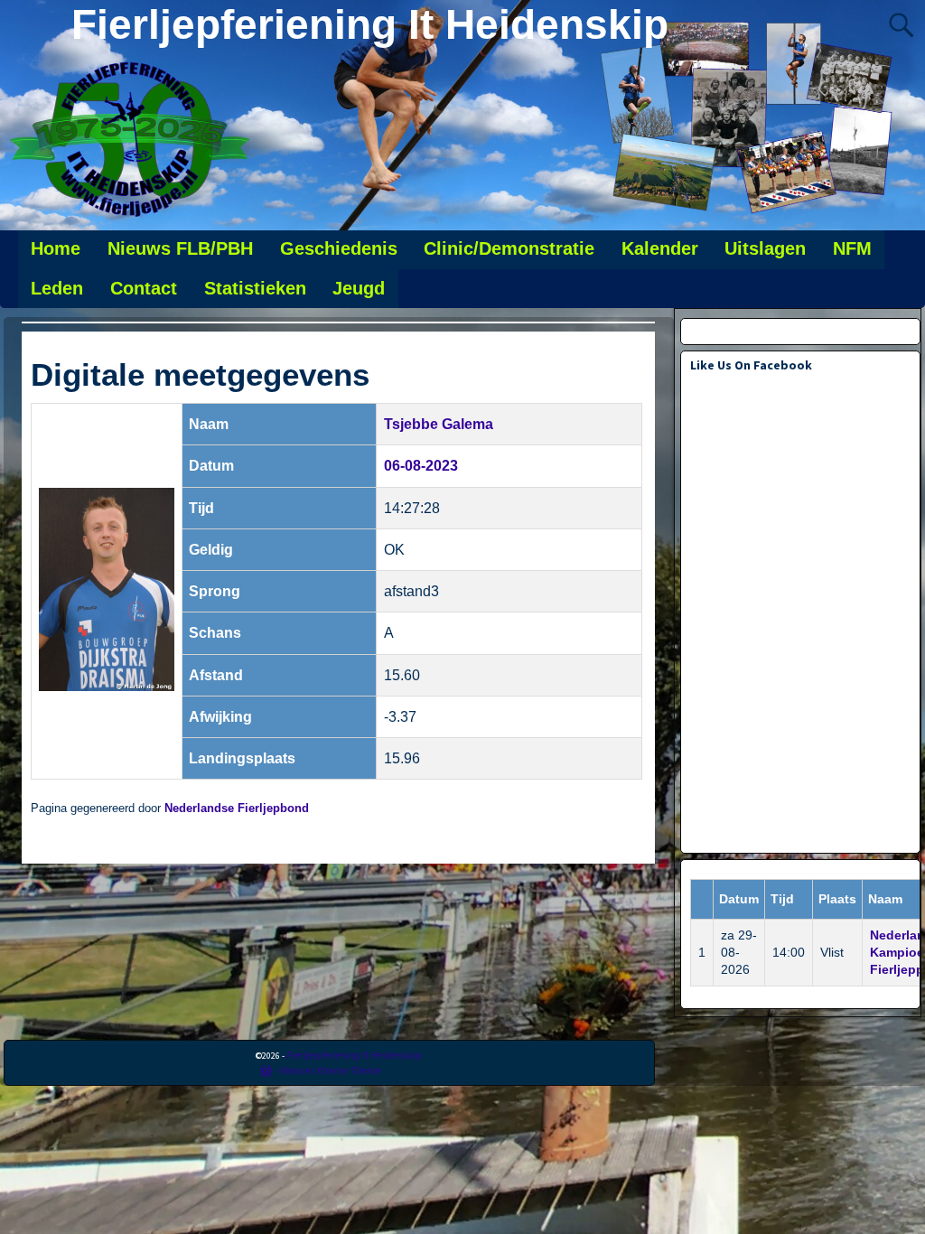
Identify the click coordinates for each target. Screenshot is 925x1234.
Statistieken (255, 288)
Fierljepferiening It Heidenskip (369, 24)
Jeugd (358, 288)
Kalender (659, 248)
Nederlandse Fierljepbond (236, 808)
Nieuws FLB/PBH (180, 248)
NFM (852, 248)
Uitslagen (765, 248)
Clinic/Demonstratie (509, 248)
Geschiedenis (338, 248)
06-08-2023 (421, 465)
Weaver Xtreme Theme (330, 1070)
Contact (143, 288)
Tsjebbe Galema (438, 424)
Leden (57, 288)
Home (55, 248)
